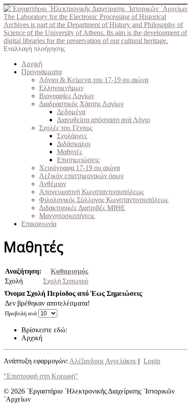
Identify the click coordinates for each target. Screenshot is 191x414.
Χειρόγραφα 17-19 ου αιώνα (79, 167)
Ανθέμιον (52, 183)
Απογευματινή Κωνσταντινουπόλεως (91, 191)
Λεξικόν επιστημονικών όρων (81, 175)
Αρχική (31, 64)
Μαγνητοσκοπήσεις (67, 215)
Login (151, 361)
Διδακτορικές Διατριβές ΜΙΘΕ (82, 207)
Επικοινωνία (38, 223)
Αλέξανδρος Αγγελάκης (102, 361)
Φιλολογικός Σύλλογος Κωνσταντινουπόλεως (103, 199)
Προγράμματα (41, 72)
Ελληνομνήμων (61, 88)
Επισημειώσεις (78, 159)
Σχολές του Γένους (65, 127)
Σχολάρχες (72, 135)
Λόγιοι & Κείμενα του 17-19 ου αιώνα (93, 80)
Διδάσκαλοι (73, 143)
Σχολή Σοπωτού (65, 281)
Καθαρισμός (69, 271)
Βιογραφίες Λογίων (66, 96)
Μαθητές (69, 151)
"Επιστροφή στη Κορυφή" (41, 376)
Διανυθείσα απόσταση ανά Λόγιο (103, 119)
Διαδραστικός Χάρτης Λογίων (81, 103)
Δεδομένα (71, 111)
